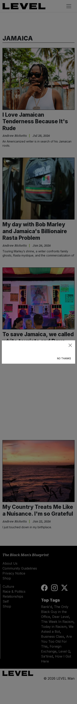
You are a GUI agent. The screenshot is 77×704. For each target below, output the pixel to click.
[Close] (70, 345)
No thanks (64, 358)
